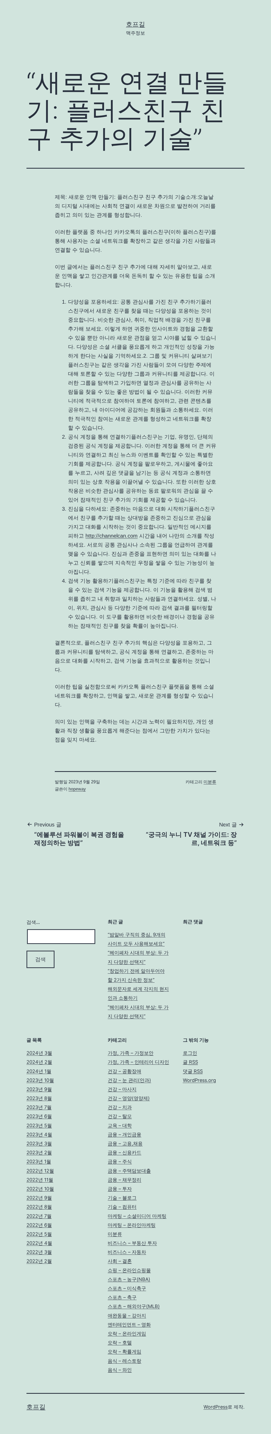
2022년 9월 (39, 1198)
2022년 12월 (40, 1171)
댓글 (193, 1071)
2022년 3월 (39, 1252)
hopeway (77, 789)
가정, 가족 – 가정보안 (130, 1053)
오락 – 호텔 (120, 1342)
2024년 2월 (39, 1062)
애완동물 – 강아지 (127, 1315)
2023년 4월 (39, 1134)
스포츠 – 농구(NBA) (129, 1279)
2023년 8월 (39, 1098)
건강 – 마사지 (122, 1089)
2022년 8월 (39, 1207)
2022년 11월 (39, 1180)
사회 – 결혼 (120, 1261)
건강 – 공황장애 (124, 1071)
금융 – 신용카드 (124, 1152)
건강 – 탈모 (120, 1116)
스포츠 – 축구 (122, 1297)
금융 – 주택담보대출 (129, 1171)
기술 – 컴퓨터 (122, 1207)
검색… (33, 922)
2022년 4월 (39, 1243)
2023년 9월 (39, 1089)
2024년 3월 (39, 1053)
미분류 (210, 782)
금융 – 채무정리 (124, 1180)
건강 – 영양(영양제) (129, 1098)
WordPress (216, 1407)
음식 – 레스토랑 (124, 1361)
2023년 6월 (39, 1116)
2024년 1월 (38, 1071)
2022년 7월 (39, 1216)
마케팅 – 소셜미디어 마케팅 (137, 1216)
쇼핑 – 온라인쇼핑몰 (129, 1270)
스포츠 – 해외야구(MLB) (134, 1306)
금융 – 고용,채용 (125, 1143)
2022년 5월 (39, 1234)
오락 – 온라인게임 (127, 1333)
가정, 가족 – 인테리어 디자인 (138, 1062)
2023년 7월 (39, 1107)
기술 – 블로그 (122, 1198)
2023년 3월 (39, 1143)
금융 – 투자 (120, 1189)
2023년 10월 (40, 1080)
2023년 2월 (39, 1152)
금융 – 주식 (120, 1161)
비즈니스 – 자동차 (127, 1252)
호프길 (135, 24)
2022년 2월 (39, 1261)
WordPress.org (199, 1080)
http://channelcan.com (111, 536)
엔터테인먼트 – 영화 (129, 1324)
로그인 (190, 1053)
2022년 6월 (39, 1225)
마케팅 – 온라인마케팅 (132, 1225)
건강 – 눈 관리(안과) (129, 1080)
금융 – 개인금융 (124, 1134)
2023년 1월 (38, 1161)
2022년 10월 (40, 1189)
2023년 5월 (39, 1125)
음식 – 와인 (120, 1370)
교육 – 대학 (120, 1125)
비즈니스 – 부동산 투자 (132, 1243)
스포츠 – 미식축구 (127, 1288)
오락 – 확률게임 (124, 1351)
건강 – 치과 (120, 1107)
